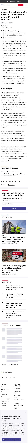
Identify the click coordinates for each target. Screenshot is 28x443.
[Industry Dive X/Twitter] (10, 377)
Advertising (17, 388)
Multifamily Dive (18, 408)
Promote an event (18, 400)
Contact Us (4, 392)
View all (4, 364)
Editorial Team (5, 389)
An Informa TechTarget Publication (14, 1)
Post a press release (12, 364)
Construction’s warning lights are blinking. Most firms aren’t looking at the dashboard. (14, 269)
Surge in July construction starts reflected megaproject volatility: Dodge (15, 314)
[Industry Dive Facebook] (6, 377)
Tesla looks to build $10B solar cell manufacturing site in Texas (14, 296)
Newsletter (4, 394)
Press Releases (5, 401)
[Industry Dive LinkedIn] (2, 377)
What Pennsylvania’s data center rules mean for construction (14, 305)
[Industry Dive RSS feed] (14, 377)
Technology (11, 185)
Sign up (20, 5)
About (3, 387)
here (9, 58)
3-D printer (6, 53)
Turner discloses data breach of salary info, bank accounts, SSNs (15, 287)
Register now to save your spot (11, 439)
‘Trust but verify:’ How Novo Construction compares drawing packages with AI (13, 239)
